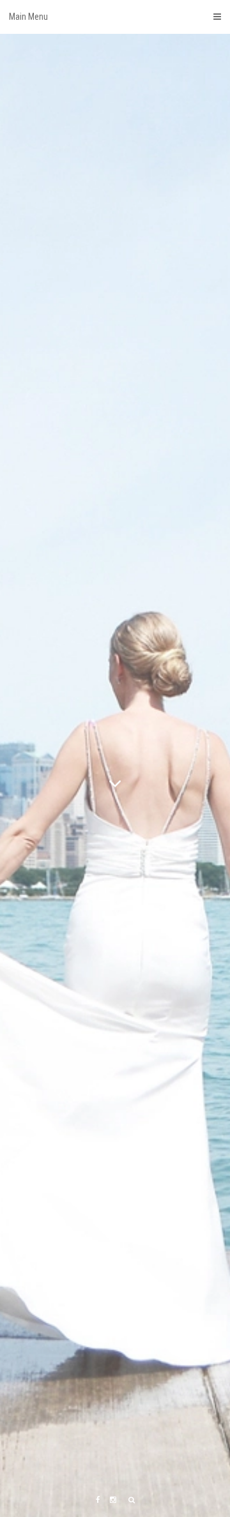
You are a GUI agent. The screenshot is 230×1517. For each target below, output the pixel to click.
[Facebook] (98, 1500)
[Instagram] (113, 1500)
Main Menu (28, 16)
